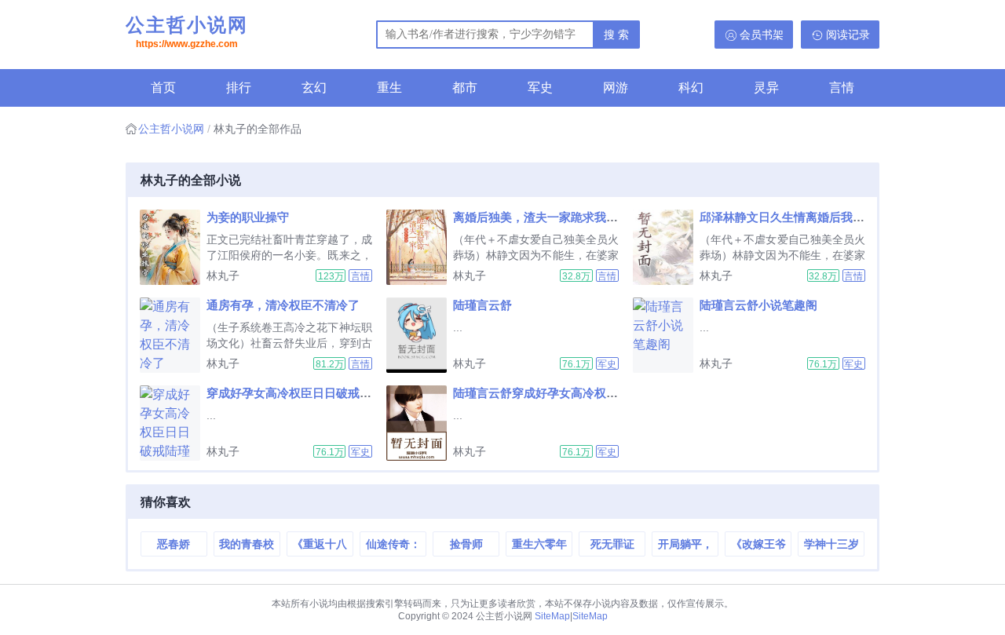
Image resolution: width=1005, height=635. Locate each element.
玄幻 (314, 87)
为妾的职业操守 (247, 217)
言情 (841, 87)
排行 (238, 87)
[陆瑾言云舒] (419, 335)
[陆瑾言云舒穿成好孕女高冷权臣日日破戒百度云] (419, 423)
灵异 (766, 87)
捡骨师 (466, 544)
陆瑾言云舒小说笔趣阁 (758, 305)
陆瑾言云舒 (482, 305)
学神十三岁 (831, 544)
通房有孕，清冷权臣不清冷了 (283, 305)
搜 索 (616, 34)
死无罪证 (612, 544)
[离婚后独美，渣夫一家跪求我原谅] (419, 247)
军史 (540, 87)
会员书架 (762, 34)
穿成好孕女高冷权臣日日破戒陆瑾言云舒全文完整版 (341, 393)
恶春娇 (173, 544)
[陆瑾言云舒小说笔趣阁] (666, 335)
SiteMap (552, 616)
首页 (163, 87)
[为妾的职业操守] (173, 247)
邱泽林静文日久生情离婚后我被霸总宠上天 (811, 217)
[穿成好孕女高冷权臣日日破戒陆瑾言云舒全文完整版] (173, 423)
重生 (389, 87)
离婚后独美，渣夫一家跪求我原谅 (541, 217)
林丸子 (222, 275)
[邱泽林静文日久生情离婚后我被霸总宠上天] (666, 247)
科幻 (691, 87)
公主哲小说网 (187, 31)
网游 (615, 87)
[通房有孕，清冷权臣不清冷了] (173, 335)
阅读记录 (848, 34)
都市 (464, 87)
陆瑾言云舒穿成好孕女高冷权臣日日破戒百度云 (576, 393)
